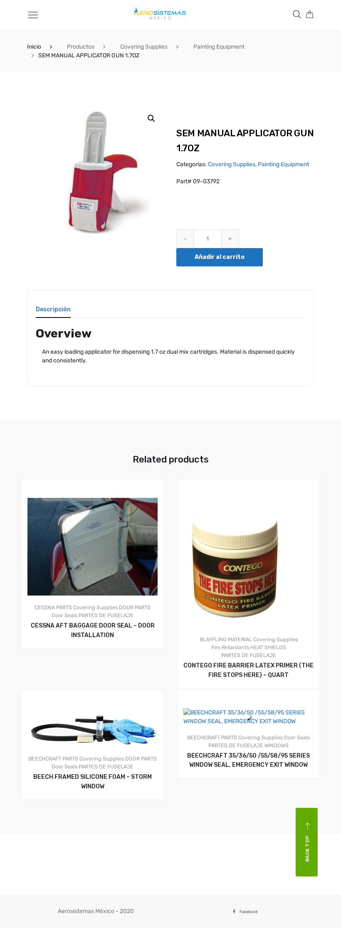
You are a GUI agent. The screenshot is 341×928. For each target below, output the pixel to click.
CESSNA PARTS (53, 607)
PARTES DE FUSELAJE (106, 615)
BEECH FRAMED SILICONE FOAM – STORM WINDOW (92, 781)
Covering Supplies (144, 46)
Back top (307, 849)
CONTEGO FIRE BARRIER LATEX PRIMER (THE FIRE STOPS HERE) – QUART (248, 670)
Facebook (249, 911)
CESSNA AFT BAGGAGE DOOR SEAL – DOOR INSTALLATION (93, 630)
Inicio (34, 46)
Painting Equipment (219, 46)
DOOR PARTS (135, 607)
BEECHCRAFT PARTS (53, 759)
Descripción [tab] (53, 310)
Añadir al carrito (220, 257)
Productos (80, 46)
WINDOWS (276, 745)
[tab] (53, 312)
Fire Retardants (230, 647)
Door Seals (64, 615)
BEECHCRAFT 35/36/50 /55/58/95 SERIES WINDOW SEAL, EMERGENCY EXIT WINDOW (248, 760)
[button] (151, 118)
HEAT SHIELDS (268, 647)
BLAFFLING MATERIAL (226, 639)
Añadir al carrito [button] (97, 676)
